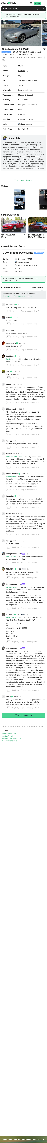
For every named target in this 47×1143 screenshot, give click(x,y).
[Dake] (3, 317)
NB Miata (21, 71)
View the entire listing (22, 180)
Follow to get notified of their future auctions (22, 279)
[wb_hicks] (3, 614)
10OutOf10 (10, 569)
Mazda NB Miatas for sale (11, 738)
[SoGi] (3, 371)
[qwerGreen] (3, 304)
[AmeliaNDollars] (3, 473)
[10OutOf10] (3, 569)
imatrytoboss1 (27, 124)
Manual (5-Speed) (15, 726)
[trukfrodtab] (3, 513)
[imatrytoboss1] (19, 124)
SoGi (8, 371)
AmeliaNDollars (12, 474)
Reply (15, 311)
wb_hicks (10, 614)
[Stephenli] (16, 259)
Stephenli (22, 259)
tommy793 (10, 384)
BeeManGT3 (11, 343)
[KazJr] (3, 696)
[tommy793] (3, 384)
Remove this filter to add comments (17, 296)
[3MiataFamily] (3, 409)
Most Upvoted (37, 288)
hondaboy (10, 496)
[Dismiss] (43, 1139)
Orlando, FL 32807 (25, 119)
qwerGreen (10, 304)
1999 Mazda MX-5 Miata (9, 236)
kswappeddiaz (12, 441)
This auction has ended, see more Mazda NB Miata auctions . (23, 15)
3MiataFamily (11, 409)
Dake (8, 317)
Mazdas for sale (7, 736)
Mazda (21, 66)
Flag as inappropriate (29, 311)
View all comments (23, 715)
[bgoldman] (3, 356)
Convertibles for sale (9, 741)
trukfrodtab (10, 514)
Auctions (4, 726)
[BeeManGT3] (3, 343)
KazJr (8, 697)
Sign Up (37, 3)
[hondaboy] (3, 496)
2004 (41, 726)
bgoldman (10, 356)
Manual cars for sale (9, 734)
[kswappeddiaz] (3, 440)
